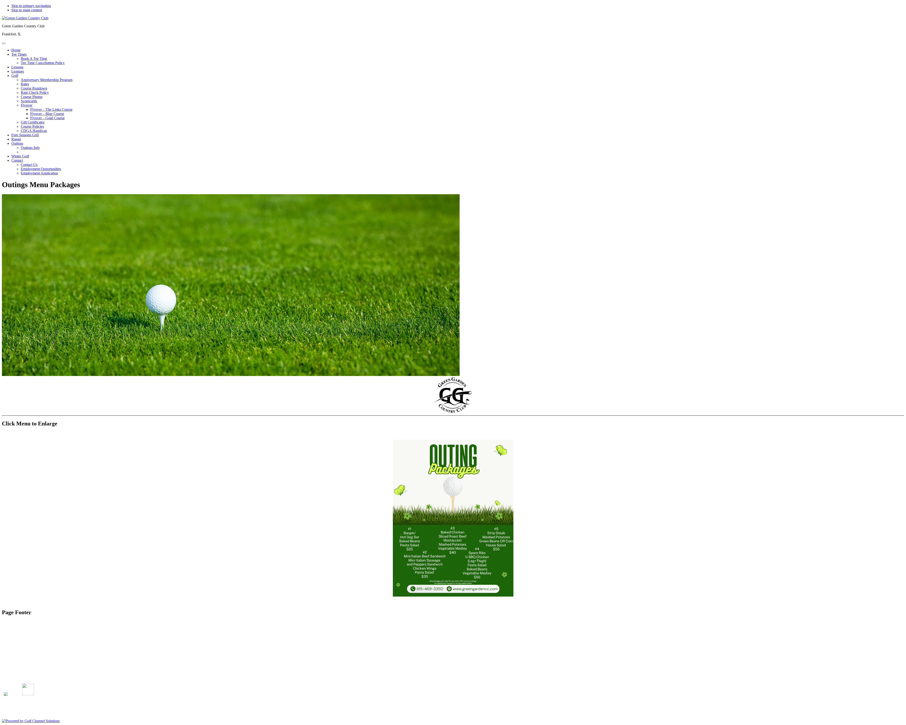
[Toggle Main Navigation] (4, 43)
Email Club (19, 667)
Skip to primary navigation (31, 6)
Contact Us (19, 663)
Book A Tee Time (24, 659)
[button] (19, 54)
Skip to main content (26, 10)
